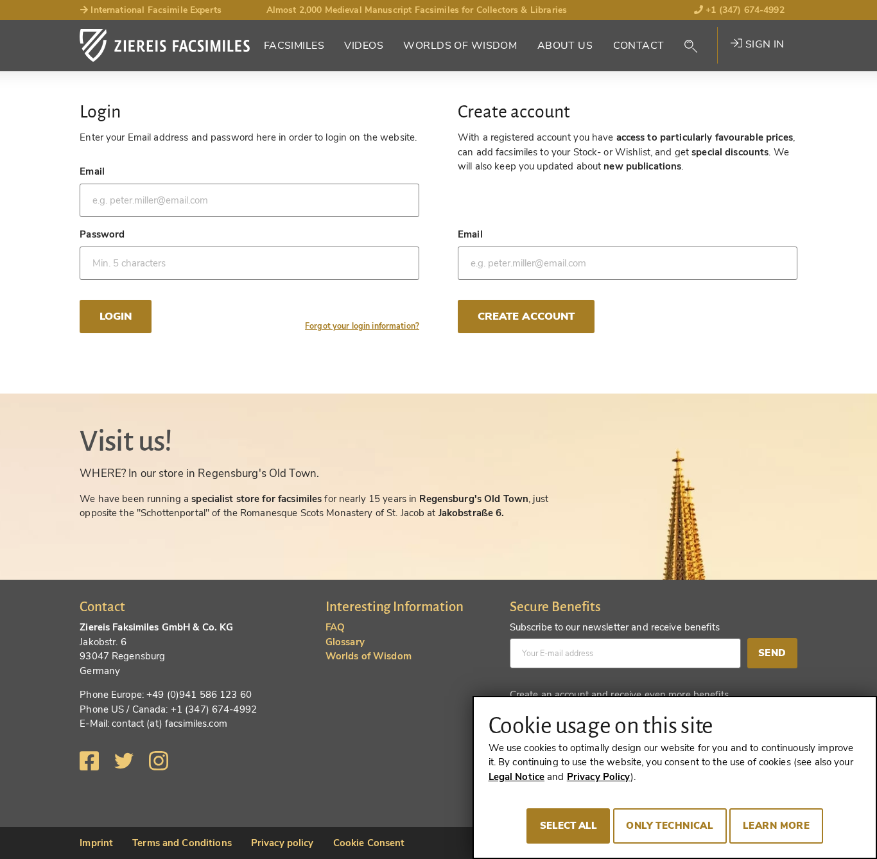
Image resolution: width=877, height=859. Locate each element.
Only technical (669, 825)
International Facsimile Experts (154, 10)
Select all (568, 825)
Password (102, 234)
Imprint (96, 843)
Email (92, 171)
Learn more (776, 825)
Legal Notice (517, 776)
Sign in (763, 44)
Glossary (345, 642)
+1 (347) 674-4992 (744, 10)
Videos (363, 46)
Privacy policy (282, 843)
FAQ (335, 627)
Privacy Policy (598, 776)
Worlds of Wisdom (460, 46)
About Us (565, 46)
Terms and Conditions (182, 843)
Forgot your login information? (362, 325)
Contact (638, 46)
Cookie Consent (369, 843)
